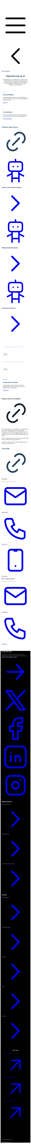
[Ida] (15, 10)
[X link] (15, 713)
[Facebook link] (15, 742)
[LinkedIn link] (15, 770)
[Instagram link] (15, 798)
